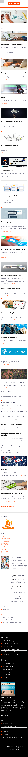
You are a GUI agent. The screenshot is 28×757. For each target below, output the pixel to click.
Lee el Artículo (4, 204)
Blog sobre (14, 3)
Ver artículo (3, 257)
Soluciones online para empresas (11, 649)
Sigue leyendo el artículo (6, 231)
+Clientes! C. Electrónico (6, 538)
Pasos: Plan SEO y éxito (5, 549)
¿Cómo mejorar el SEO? (8, 663)
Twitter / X (5, 731)
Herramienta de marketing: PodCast (11, 643)
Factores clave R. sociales (6, 544)
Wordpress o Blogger (5, 536)
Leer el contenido (11, 283)
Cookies (17, 749)
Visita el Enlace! (4, 127)
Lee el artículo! (4, 178)
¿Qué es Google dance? (8, 672)
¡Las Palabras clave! (5, 541)
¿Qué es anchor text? (8, 669)
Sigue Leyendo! (4, 152)
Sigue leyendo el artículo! (10, 501)
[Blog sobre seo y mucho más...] (14, 17)
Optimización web (4, 543)
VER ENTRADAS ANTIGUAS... (7, 507)
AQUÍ (21, 452)
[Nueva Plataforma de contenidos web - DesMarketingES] (8, 529)
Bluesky (5, 729)
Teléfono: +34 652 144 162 (9, 726)
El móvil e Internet (4, 551)
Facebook (5, 734)
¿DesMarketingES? (10, 641)
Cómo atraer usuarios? (5, 540)
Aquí (7, 429)
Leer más (3, 397)
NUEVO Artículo (4, 54)
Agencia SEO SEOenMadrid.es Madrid (13, 745)
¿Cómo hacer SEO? (7, 674)
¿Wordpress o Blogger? (8, 666)
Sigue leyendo (9, 295)
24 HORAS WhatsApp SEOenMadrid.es (12, 737)
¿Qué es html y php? (8, 646)
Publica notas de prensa (7, 625)
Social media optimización (9, 652)
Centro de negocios (5, 552)
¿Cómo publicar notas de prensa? (11, 654)
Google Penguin (4, 546)
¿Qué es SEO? (6, 677)
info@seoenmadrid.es (8, 723)
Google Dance (4, 548)
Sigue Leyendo (4, 79)
